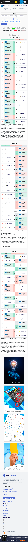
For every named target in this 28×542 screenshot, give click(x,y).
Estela (23, 75)
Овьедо (9, 177)
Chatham (5, 505)
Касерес (23, 117)
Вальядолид (23, 80)
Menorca (23, 50)
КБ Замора (23, 71)
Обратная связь (9, 498)
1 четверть (9, 19)
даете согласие (23, 539)
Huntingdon (5, 508)
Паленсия (23, 59)
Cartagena (23, 46)
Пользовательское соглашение (10, 491)
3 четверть (4, 21)
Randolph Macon (6, 507)
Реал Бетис (23, 100)
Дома (10, 34)
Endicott (4, 515)
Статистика (5, 15)
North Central (5, 510)
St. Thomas (5, 513)
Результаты (21, 15)
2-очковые (18, 21)
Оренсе (23, 42)
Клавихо (9, 219)
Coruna (23, 92)
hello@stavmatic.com (7, 501)
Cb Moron (23, 63)
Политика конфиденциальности (10, 488)
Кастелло (23, 121)
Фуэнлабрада (9, 198)
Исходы (3, 19)
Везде (18, 34)
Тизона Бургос (23, 67)
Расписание (13, 15)
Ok (22, 540)
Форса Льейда (23, 84)
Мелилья (23, 113)
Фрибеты (5, 494)
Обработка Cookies (7, 489)
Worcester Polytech (7, 512)
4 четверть (11, 21)
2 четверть (16, 19)
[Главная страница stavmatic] (6, 1)
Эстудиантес (23, 104)
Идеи (4, 492)
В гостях (14, 34)
